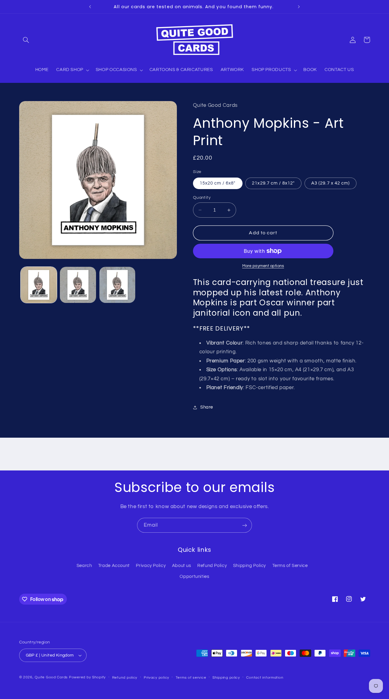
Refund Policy (212, 565)
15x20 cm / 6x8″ (218, 183)
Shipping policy (226, 677)
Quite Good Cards (51, 677)
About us (181, 565)
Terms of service (191, 677)
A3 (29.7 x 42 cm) (330, 183)
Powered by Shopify (87, 677)
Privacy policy (156, 677)
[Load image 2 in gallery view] (78, 285)
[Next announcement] (298, 6)
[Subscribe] (245, 525)
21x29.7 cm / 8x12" (273, 183)
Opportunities (194, 576)
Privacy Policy (151, 565)
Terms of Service (290, 565)
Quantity (202, 197)
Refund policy (125, 677)
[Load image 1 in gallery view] (39, 285)
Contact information (264, 677)
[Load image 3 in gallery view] (117, 285)
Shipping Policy (249, 565)
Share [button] (206, 407)
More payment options (263, 266)
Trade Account (114, 565)
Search (84, 565)
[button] (26, 40)
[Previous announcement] (90, 6)
